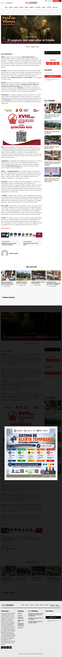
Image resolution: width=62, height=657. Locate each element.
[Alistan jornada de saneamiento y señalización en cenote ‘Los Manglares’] (52, 155)
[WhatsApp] (57, 63)
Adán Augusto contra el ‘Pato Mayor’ (30, 244)
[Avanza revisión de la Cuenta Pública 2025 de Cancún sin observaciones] (52, 172)
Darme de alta (52, 76)
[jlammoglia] (4, 253)
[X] (50, 63)
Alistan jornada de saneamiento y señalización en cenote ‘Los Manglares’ (52, 163)
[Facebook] (47, 63)
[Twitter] (8, 647)
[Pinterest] (54, 63)
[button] (10, 3)
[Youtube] (10, 647)
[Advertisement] (52, 90)
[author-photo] (2, 286)
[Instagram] (5, 647)
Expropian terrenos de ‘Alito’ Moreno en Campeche (9, 244)
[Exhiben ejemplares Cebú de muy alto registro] (52, 140)
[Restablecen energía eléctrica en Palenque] (52, 125)
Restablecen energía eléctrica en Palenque (21, 282)
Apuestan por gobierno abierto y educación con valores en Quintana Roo (52, 116)
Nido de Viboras (31, 36)
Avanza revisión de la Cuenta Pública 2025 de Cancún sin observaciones (52, 180)
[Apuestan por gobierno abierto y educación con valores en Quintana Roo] (52, 108)
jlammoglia (13, 253)
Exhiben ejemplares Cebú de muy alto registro (51, 147)
